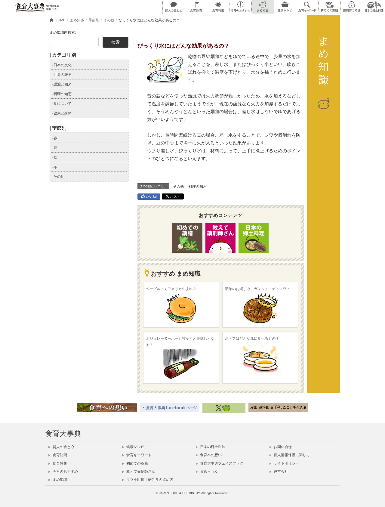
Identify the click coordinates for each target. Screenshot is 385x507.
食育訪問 (59, 455)
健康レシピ (134, 447)
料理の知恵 (198, 186)
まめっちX (208, 471)
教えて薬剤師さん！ (142, 471)
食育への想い (210, 455)
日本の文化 (62, 65)
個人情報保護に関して (291, 455)
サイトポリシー (286, 463)
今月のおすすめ (65, 471)
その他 (178, 186)
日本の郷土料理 (212, 447)
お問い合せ (282, 447)
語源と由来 (62, 84)
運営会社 (280, 471)
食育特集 (59, 463)
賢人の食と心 (63, 447)
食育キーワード (138, 455)
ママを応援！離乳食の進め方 (149, 480)
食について (62, 103)
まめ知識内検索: (63, 32)
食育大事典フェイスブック (221, 463)
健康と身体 (62, 113)
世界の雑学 (62, 75)
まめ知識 (59, 480)
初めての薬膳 (136, 463)
